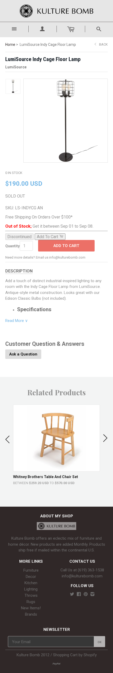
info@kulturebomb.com (82, 576)
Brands (31, 614)
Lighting (31, 589)
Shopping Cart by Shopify (75, 655)
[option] (56, 444)
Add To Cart (66, 245)
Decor (31, 576)
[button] (7, 438)
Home (10, 44)
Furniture (31, 570)
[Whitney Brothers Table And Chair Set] (57, 468)
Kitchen (30, 583)
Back (103, 44)
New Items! (31, 608)
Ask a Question (23, 354)
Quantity (12, 246)
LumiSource (16, 67)
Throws (31, 595)
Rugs (31, 601)
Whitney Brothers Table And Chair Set (45, 477)
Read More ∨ (16, 320)
